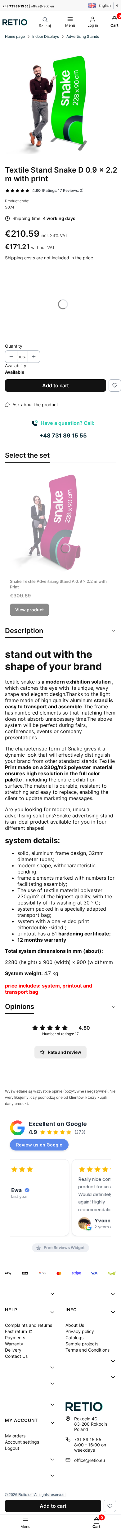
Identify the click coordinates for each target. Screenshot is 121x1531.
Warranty (14, 1343)
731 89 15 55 (87, 1439)
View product (29, 609)
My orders (15, 1435)
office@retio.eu (42, 6)
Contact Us (16, 1356)
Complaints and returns (28, 1325)
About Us (74, 1325)
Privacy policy (79, 1331)
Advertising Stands (82, 36)
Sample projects (81, 1343)
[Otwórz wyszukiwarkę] (44, 22)
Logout (12, 1448)
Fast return (16, 1331)
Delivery (13, 1350)
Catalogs (74, 1337)
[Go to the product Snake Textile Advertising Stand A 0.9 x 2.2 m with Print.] (60, 522)
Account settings (22, 1442)
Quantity (13, 346)
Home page (15, 36)
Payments (15, 1337)
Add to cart (55, 385)
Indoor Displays (45, 36)
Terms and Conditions (87, 1350)
